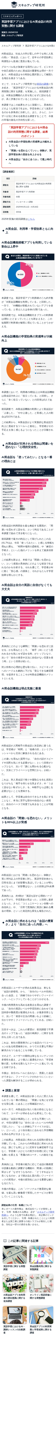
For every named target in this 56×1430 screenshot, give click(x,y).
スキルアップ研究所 (11, 45)
